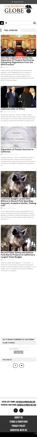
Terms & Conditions (18, 421)
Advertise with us (18, 430)
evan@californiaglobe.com (26, 405)
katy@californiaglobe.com (25, 402)
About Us (18, 417)
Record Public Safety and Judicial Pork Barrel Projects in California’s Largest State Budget (18, 255)
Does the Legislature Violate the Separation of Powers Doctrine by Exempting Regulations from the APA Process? (17, 61)
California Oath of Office (13, 109)
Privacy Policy (18, 426)
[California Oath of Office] (18, 97)
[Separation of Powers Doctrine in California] (18, 137)
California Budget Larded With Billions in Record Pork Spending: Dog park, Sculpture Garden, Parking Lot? (18, 202)
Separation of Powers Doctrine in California (17, 150)
